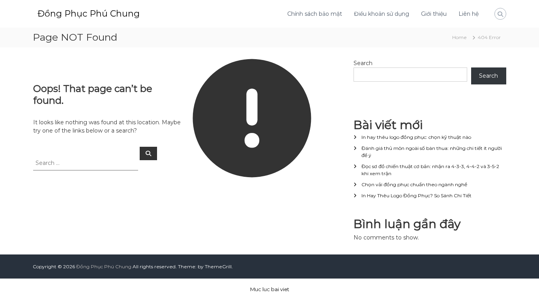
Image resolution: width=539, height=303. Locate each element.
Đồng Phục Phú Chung (88, 13)
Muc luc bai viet (269, 289)
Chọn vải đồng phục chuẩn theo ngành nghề (414, 184)
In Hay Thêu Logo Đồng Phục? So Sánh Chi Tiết (416, 195)
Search (363, 63)
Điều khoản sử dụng (381, 13)
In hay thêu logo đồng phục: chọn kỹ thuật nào (416, 137)
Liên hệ (469, 13)
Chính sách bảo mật (314, 13)
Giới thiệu (434, 13)
